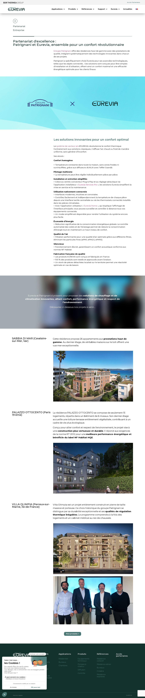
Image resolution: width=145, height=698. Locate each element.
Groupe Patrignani (62, 51)
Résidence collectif (101, 660)
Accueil (42, 659)
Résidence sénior (104, 664)
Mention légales (18, 695)
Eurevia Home (90, 206)
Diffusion (81, 670)
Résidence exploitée (101, 675)
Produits (72, 9)
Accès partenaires (122, 655)
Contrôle (81, 673)
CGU (41, 681)
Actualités (127, 9)
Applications (57, 9)
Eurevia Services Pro (87, 184)
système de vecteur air (67, 146)
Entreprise (43, 669)
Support (101, 9)
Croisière (100, 671)
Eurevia (114, 9)
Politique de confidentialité (45, 677)
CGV (41, 672)
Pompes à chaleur (82, 665)
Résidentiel (63, 659)
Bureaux (62, 662)
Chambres (63, 666)
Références (87, 9)
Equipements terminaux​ (83, 660)
